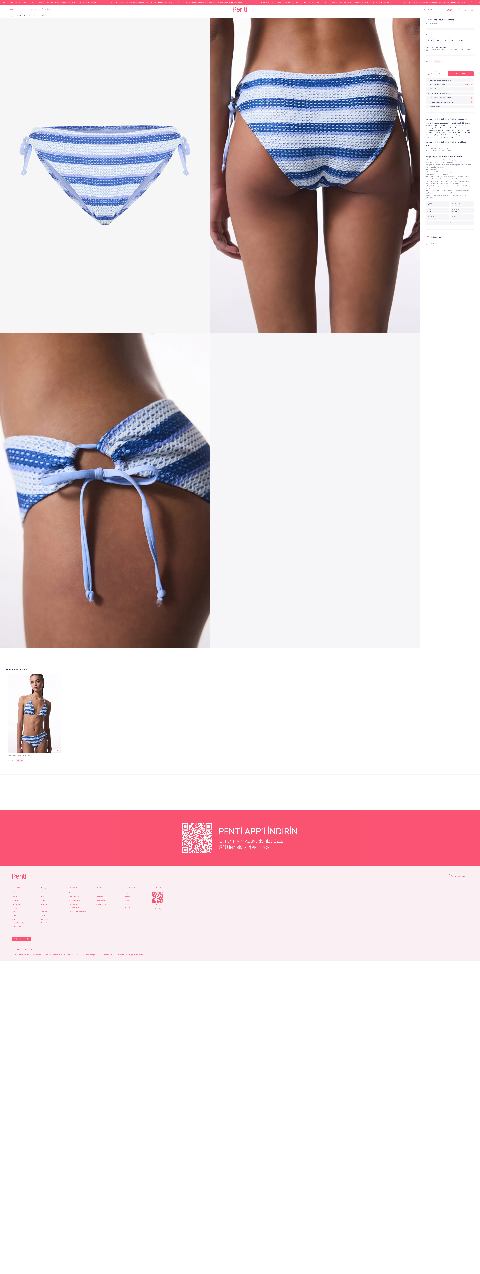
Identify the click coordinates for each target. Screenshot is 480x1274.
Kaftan (42, 915)
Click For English (460, 876)
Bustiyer (15, 908)
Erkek (22, 9)
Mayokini (43, 904)
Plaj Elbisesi (44, 919)
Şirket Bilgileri (73, 908)
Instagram (128, 893)
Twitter (127, 900)
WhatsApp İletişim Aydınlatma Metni (129, 955)
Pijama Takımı (17, 904)
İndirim (47, 9)
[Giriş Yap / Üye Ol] (465, 9)
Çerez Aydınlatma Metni (53, 955)
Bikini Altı (43, 912)
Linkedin (127, 908)
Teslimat (99, 897)
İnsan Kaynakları (74, 904)
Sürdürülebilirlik (74, 897)
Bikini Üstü (44, 908)
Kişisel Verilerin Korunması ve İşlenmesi (26, 955)
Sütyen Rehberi (18, 927)
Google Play (156, 909)
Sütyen (15, 893)
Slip (13, 919)
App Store (156, 905)
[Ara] (425, 9)
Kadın (11, 9)
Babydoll (15, 915)
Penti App (156, 888)
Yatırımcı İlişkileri (74, 900)
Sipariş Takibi (101, 904)
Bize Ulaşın (100, 908)
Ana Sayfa (11, 16)
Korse (14, 912)
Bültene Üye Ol (23, 939)
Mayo (42, 897)
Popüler (16, 888)
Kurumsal (73, 888)
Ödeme (99, 893)
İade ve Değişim (102, 900)
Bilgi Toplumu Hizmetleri (77, 912)
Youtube (127, 904)
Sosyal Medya (131, 888)
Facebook (128, 897)
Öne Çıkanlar (46, 888)
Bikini (42, 893)
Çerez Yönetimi (107, 955)
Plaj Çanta (44, 923)
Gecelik (15, 900)
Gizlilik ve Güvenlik (73, 955)
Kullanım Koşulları (91, 955)
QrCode (157, 897)
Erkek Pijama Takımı (19, 923)
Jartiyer (15, 897)
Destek (99, 888)
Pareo (42, 900)
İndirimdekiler (21, 16)
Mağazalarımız (73, 893)
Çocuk (33, 9)
